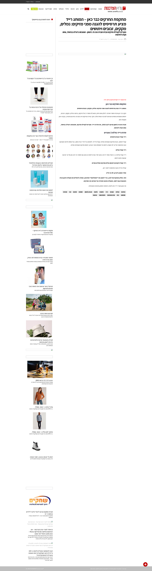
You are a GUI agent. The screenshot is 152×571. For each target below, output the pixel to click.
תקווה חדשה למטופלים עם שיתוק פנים (43, 290)
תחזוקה (123, 195)
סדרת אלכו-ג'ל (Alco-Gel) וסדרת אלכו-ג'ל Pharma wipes (42, 83)
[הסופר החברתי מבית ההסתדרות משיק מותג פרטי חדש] (39, 246)
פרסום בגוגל (105, 569)
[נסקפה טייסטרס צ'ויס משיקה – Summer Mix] (39, 219)
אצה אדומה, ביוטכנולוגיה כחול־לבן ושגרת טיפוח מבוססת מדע (41, 344)
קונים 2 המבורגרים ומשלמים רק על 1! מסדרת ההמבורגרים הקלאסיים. (42, 383)
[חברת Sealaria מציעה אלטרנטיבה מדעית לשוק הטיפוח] (39, 329)
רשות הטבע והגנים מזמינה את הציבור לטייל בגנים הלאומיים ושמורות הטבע (41, 316)
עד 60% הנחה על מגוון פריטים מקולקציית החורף (41, 409)
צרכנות (95, 195)
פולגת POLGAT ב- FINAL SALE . (42, 432)
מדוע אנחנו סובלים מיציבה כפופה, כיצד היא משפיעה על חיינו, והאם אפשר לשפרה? (39, 112)
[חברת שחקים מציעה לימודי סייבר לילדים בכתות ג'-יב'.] (39, 500)
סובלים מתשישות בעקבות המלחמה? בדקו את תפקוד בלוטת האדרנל (41, 164)
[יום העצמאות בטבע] (39, 302)
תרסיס (65, 192)
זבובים (112, 192)
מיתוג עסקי (92, 569)
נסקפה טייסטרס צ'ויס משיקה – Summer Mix (42, 231)
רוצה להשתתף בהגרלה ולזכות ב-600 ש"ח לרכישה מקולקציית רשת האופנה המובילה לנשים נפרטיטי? (40, 553)
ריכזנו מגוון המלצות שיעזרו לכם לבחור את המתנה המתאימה (41, 194)
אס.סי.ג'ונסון (88, 192)
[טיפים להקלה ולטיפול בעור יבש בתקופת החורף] (39, 124)
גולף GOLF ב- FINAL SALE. (44, 407)
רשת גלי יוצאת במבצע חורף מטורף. (41, 457)
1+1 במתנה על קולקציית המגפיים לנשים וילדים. (41, 459)
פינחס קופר (102, 195)
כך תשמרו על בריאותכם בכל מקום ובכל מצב (40, 79)
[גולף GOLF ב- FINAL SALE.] (39, 396)
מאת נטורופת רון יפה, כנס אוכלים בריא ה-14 (42, 167)
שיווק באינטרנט (112, 569)
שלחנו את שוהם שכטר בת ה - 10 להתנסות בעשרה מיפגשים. (41, 516)
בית (118, 195)
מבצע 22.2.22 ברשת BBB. (44, 380)
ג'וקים (96, 192)
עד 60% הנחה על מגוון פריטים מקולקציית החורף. (41, 434)
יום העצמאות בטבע (46, 313)
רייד (107, 192)
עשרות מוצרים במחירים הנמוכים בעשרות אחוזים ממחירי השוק (39, 262)
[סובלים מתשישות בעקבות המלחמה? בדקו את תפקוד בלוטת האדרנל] (39, 152)
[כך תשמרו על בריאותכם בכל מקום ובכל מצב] (39, 67)
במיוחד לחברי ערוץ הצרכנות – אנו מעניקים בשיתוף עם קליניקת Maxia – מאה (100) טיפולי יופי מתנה (40, 531)
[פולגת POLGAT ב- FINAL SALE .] (39, 421)
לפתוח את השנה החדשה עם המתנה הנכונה (41, 191)
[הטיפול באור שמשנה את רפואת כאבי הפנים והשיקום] (39, 275)
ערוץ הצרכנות (111, 195)
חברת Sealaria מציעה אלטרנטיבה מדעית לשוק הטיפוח (41, 341)
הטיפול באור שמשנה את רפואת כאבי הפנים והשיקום (41, 287)
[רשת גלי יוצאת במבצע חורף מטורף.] (39, 446)
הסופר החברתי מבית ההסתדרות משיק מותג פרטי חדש (40, 258)
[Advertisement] (94, 48)
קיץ (70, 192)
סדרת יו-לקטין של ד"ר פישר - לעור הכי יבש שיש (41, 140)
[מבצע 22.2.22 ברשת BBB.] (39, 369)
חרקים (75, 192)
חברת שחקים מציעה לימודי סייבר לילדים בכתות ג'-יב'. (39, 513)
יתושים (81, 192)
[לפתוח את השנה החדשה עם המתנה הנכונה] (39, 179)
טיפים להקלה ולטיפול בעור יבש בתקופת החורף (40, 137)
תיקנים (102, 192)
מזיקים (123, 192)
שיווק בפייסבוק (99, 569)
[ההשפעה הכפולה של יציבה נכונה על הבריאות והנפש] (39, 96)
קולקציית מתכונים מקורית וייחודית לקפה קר (42, 234)
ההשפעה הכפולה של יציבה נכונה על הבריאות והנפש (41, 108)
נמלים (117, 192)
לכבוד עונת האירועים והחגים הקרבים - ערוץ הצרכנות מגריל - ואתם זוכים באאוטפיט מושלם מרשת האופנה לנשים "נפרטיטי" (40, 558)
